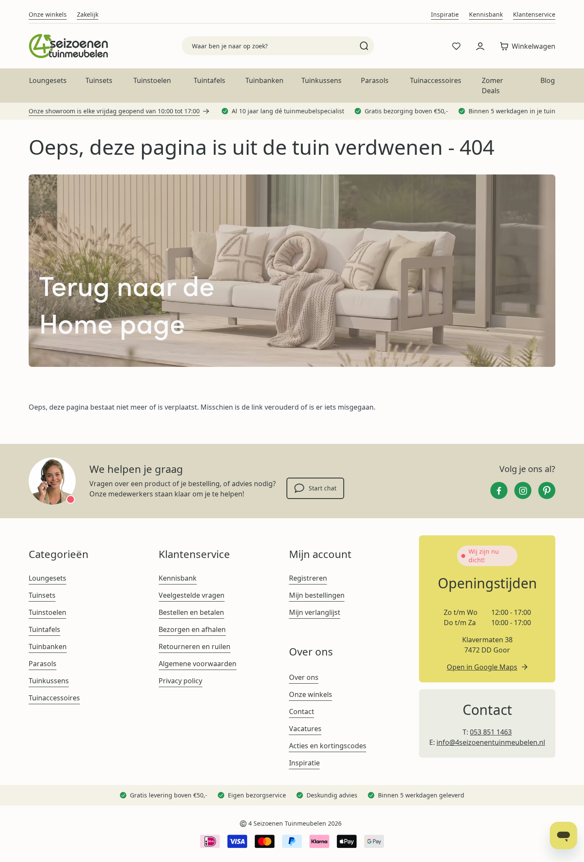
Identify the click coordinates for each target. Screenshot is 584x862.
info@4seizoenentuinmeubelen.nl (491, 742)
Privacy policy (180, 680)
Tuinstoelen (152, 80)
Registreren (308, 578)
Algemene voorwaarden (197, 663)
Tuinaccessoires (435, 80)
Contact (301, 711)
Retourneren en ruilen (194, 646)
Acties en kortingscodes (327, 745)
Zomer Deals (492, 85)
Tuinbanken (264, 80)
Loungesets (48, 80)
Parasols (375, 80)
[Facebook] (498, 490)
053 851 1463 (491, 732)
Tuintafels (209, 80)
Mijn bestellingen (317, 595)
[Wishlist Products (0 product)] (456, 46)
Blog (547, 80)
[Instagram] (522, 490)
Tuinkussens (321, 80)
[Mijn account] (480, 46)
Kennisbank (486, 14)
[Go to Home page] (68, 46)
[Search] (364, 45)
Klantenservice (534, 14)
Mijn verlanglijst (314, 612)
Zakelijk (87, 14)
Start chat (322, 488)
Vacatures (305, 728)
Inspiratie (445, 14)
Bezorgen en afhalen (192, 629)
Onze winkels (48, 14)
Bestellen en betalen (191, 612)
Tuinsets (99, 80)
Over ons (304, 677)
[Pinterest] (546, 490)
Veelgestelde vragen (191, 595)
